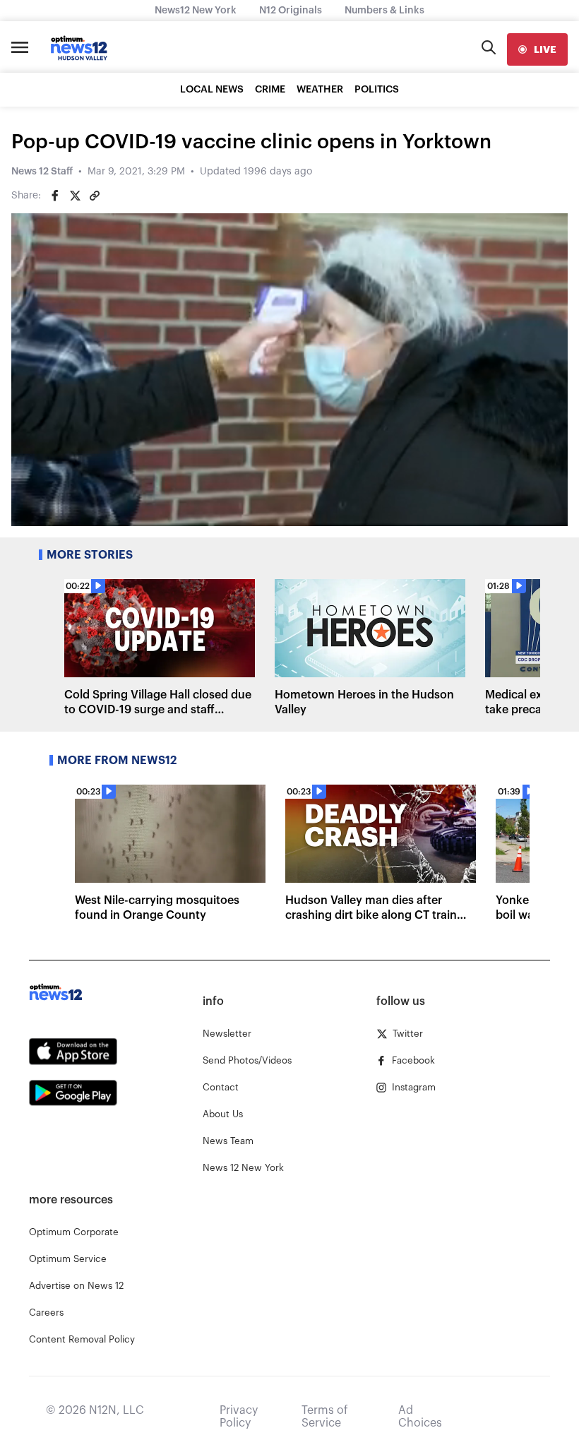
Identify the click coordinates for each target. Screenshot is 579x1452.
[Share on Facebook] (55, 195)
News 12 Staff (42, 172)
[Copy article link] (94, 195)
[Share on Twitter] (74, 195)
